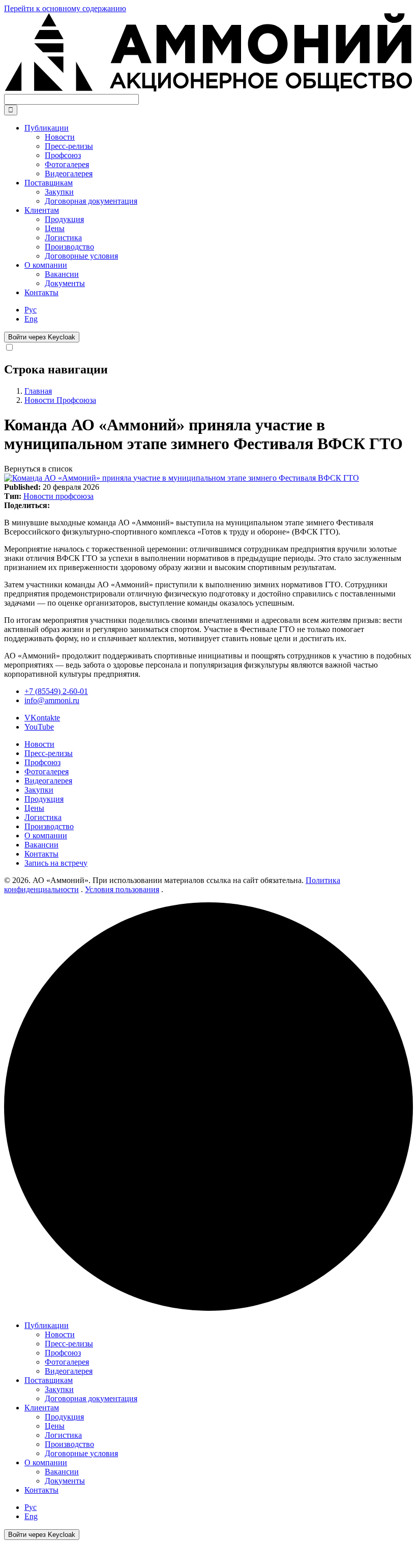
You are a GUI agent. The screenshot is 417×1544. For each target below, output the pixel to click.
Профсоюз (42, 762)
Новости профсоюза (58, 496)
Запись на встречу (55, 863)
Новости (39, 744)
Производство (49, 826)
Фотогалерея (46, 771)
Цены (34, 808)
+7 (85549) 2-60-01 (56, 691)
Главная (38, 391)
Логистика (43, 817)
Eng (31, 318)
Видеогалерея (48, 780)
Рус (30, 309)
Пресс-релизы (48, 753)
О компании (45, 835)
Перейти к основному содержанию (65, 8)
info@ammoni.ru (51, 700)
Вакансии (41, 844)
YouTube (39, 726)
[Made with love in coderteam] (208, 1308)
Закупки (38, 789)
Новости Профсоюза (60, 400)
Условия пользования (122, 889)
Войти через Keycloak (41, 337)
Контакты (41, 292)
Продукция (44, 799)
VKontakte (42, 717)
